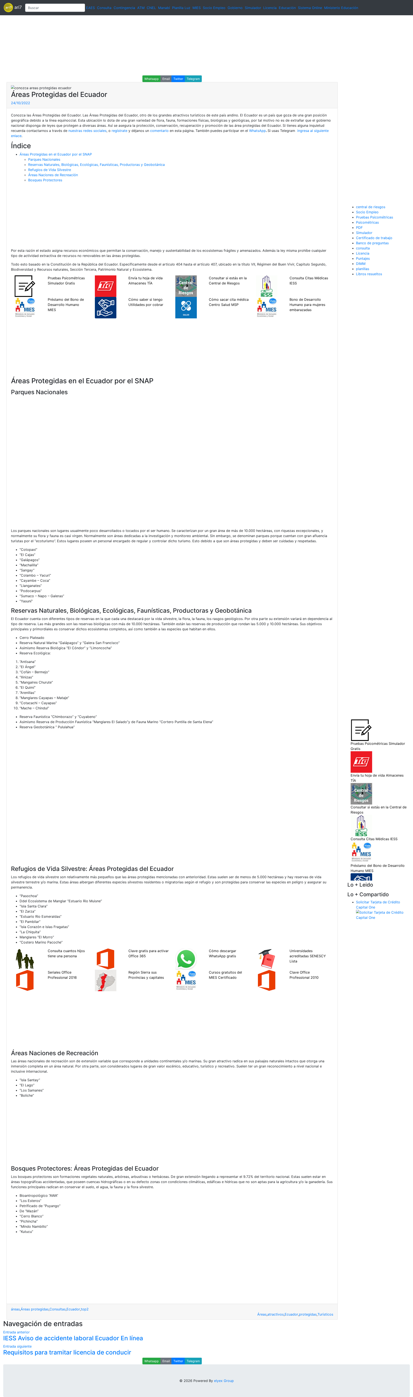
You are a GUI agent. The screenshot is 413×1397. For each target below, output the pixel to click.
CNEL (151, 8)
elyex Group (224, 1381)
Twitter (178, 79)
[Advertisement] (129, 45)
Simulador (253, 8)
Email (166, 79)
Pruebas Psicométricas (374, 217)
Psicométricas (367, 222)
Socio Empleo (214, 8)
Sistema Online (310, 8)
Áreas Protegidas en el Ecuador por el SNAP (56, 154)
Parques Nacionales (44, 159)
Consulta (104, 8)
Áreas (262, 1314)
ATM (141, 8)
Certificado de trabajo (374, 238)
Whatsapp (151, 79)
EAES (90, 8)
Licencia (270, 8)
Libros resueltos (369, 274)
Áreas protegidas (35, 1309)
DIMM (360, 263)
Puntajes (363, 258)
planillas (362, 269)
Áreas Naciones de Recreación (53, 175)
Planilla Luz (181, 8)
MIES (197, 8)
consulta (363, 248)
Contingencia (124, 8)
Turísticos (325, 1314)
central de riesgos (370, 207)
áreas (15, 1309)
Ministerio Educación (341, 8)
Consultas (57, 1309)
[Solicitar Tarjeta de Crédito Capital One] (383, 914)
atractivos (275, 1314)
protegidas (308, 1314)
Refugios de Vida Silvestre (49, 170)
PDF (359, 227)
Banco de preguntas (372, 243)
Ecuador (73, 1309)
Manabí (164, 8)
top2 (85, 1309)
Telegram (193, 79)
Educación (287, 8)
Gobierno (235, 8)
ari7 (17, 7)
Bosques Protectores (45, 180)
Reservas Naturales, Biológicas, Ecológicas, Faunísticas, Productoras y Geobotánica (96, 164)
